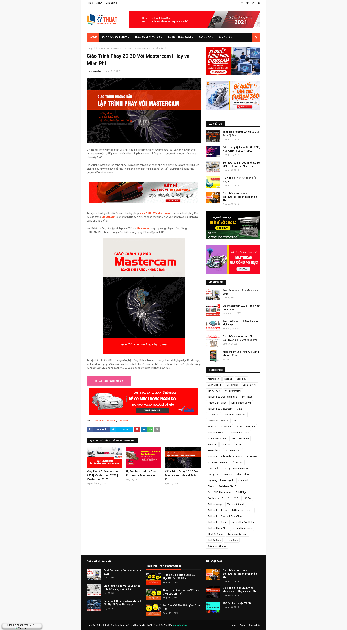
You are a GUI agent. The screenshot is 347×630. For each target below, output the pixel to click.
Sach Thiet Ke (249, 385)
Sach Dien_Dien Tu (228, 486)
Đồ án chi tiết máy (217, 546)
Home (90, 3)
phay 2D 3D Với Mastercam (155, 213)
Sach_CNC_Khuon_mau (219, 492)
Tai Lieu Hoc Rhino (217, 522)
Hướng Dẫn (213, 474)
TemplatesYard (179, 625)
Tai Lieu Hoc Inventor (242, 510)
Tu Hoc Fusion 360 (217, 438)
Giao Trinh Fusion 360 (235, 414)
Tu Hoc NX (252, 456)
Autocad (212, 444)
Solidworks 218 (215, 498)
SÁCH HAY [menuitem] (205, 37)
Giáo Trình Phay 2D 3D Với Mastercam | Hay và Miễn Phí (181, 475)
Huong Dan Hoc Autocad (236, 468)
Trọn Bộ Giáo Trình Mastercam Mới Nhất (241, 323)
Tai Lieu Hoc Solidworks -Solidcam (225, 456)
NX (235, 420)
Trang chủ (92, 48)
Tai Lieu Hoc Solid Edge (242, 522)
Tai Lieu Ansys (215, 504)
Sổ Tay (248, 498)
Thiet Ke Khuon (215, 534)
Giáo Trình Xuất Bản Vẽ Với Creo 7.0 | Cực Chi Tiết (181, 592)
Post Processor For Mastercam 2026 (241, 292)
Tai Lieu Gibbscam (217, 432)
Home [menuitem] (93, 37)
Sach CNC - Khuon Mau (219, 426)
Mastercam (104, 48)
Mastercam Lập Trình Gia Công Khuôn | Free (241, 353)
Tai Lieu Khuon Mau (217, 528)
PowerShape (214, 450)
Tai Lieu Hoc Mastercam (220, 409)
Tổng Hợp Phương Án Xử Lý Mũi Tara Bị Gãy (241, 133)
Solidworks (232, 385)
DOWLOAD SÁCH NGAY (109, 381)
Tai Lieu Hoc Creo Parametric (222, 397)
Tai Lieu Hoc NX (233, 450)
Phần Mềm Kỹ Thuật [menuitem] (147, 37)
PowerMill (243, 480)
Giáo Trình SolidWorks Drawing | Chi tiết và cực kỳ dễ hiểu (121, 587)
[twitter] (247, 3)
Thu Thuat (247, 397)
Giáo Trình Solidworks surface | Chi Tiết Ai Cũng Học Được (122, 603)
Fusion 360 (213, 414)
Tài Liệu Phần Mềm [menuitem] (179, 37)
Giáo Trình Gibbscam (218, 420)
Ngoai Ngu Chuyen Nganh (221, 480)
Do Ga (239, 444)
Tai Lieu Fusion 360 (245, 426)
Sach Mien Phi (215, 385)
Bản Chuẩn (213, 468)
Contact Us (111, 3)
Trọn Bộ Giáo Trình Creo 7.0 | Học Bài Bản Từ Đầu (180, 576)
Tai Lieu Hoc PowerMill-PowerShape (225, 516)
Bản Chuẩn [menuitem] (225, 37)
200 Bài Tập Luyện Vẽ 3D (237, 603)
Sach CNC (226, 444)
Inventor (228, 474)
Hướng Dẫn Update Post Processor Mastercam (141, 473)
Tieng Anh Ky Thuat (237, 534)
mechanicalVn (94, 71)
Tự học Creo (232, 540)
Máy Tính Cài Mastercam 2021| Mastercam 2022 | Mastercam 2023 (103, 475)
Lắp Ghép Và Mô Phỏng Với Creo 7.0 (182, 607)
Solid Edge (241, 492)
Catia (239, 409)
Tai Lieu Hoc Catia (240, 432)
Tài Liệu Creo (214, 540)
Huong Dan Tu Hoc (217, 403)
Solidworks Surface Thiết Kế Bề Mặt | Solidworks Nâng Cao (241, 164)
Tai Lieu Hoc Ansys (217, 510)
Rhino (211, 486)
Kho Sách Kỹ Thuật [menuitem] (114, 37)
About (99, 3)
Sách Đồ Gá (234, 498)
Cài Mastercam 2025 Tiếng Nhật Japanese (241, 307)
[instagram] (253, 3)
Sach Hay (241, 379)
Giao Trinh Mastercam (105, 420)
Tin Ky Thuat (214, 391)
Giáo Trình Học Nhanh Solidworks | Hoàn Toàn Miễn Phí (240, 197)
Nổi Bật (228, 379)
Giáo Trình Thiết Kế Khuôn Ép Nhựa (239, 180)
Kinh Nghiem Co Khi (241, 403)
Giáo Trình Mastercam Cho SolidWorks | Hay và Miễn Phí (240, 338)
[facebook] (242, 3)
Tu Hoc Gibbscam (240, 438)
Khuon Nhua (243, 474)
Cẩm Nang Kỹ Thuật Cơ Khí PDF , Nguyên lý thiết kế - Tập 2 (241, 149)
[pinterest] (258, 3)
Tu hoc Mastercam (217, 462)
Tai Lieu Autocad (235, 504)
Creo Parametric (233, 391)
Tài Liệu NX (237, 462)
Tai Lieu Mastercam (242, 528)
